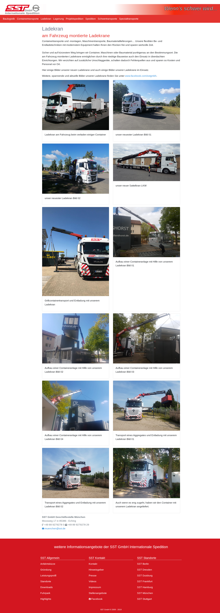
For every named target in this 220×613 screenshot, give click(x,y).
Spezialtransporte (128, 18)
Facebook (96, 599)
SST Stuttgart (144, 599)
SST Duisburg (145, 575)
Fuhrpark (45, 593)
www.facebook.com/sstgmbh (140, 76)
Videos (92, 581)
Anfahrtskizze (47, 564)
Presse (93, 575)
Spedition (90, 18)
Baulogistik (9, 18)
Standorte (45, 581)
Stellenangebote (98, 593)
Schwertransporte (107, 18)
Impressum (95, 587)
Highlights (45, 599)
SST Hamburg (145, 587)
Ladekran (46, 18)
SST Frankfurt (144, 581)
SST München (145, 593)
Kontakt (93, 564)
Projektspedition (74, 18)
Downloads (46, 587)
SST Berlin (143, 564)
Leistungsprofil (48, 575)
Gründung (45, 569)
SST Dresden (144, 569)
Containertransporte (28, 18)
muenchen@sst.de (54, 528)
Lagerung (58, 18)
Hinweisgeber (96, 569)
